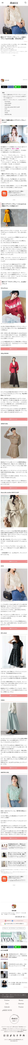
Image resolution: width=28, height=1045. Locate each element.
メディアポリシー (11, 1028)
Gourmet (21, 1004)
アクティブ (22, 928)
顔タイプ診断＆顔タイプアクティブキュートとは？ (15, 94)
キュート (6, 928)
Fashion (7, 1000)
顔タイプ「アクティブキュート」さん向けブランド (15, 99)
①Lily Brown (7, 101)
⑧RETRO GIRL (8, 114)
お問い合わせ (15, 1026)
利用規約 (4, 1028)
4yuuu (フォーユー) (8, 1031)
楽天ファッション (13, 348)
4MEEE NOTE (7, 1010)
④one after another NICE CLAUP (12, 107)
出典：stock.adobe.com (5, 143)
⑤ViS (6, 108)
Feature (21, 1007)
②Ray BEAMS (8, 103)
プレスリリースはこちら (6, 1026)
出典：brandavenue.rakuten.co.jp (21, 34)
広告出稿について (22, 1026)
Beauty (21, 1000)
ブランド (14, 928)
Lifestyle (7, 1007)
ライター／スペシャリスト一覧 (15, 1030)
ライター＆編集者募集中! (18, 1031)
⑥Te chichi (7, 110)
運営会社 (24, 1030)
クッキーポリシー (4, 1030)
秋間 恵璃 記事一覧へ (20, 916)
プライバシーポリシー (20, 1028)
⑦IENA (6, 112)
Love (7, 1004)
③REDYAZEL (8, 105)
